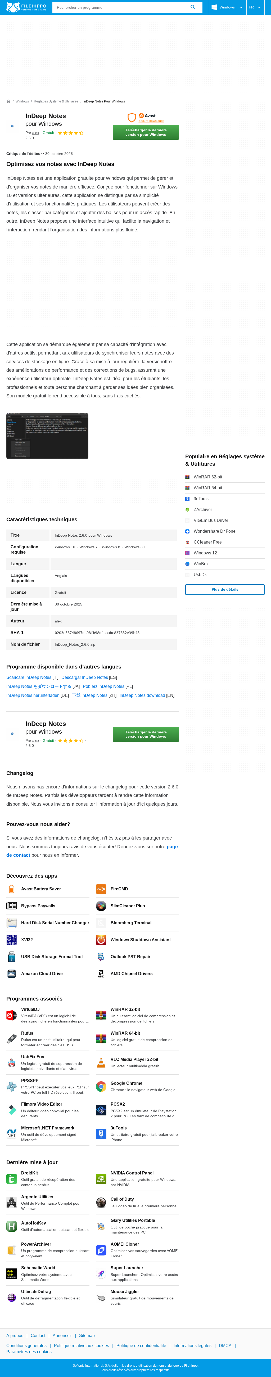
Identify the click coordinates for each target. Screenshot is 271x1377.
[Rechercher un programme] (193, 7)
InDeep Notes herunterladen (33, 695)
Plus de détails (225, 589)
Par (32, 133)
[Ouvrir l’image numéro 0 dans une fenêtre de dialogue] (47, 436)
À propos (14, 1335)
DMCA (225, 1346)
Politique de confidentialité (141, 1346)
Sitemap (87, 1335)
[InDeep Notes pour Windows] (12, 126)
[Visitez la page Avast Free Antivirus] (146, 118)
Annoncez (62, 1335)
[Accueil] (8, 101)
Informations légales (192, 1346)
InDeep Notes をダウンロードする (38, 686)
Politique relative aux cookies (81, 1346)
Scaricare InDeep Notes (28, 677)
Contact (38, 1335)
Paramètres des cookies (29, 1351)
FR (251, 7)
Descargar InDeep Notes (84, 677)
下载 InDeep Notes (89, 695)
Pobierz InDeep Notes (103, 686)
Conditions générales (26, 1346)
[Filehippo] (26, 7)
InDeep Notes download (142, 695)
